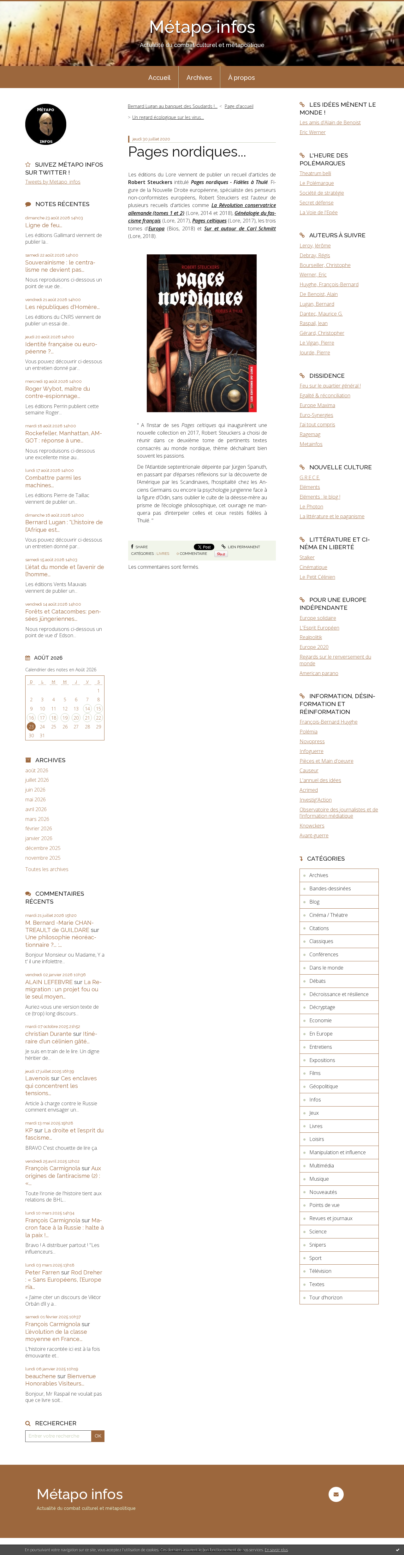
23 (31, 727)
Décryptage (322, 1007)
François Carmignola (52, 1168)
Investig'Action (316, 799)
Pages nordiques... (187, 151)
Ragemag (310, 434)
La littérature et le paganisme (332, 516)
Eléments (310, 487)
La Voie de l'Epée (319, 212)
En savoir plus (276, 1549)
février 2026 (38, 828)
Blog (314, 901)
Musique (319, 1178)
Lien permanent (243, 547)
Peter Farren (42, 1272)
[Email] (336, 1494)
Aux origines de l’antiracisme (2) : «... (63, 1175)
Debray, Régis (315, 255)
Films (315, 1073)
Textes (316, 1284)
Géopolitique (323, 1086)
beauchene (40, 1376)
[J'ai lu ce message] (397, 1549)
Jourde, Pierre (315, 352)
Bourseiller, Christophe (325, 265)
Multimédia (321, 1165)
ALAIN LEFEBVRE (49, 982)
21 (87, 718)
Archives (199, 77)
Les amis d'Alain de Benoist (330, 122)
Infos (315, 1099)
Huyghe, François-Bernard (329, 284)
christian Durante (48, 1033)
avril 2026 (36, 809)
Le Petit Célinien (317, 576)
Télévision (320, 1270)
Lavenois (37, 1078)
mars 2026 (37, 819)
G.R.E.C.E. (310, 477)
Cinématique (313, 567)
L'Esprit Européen (319, 627)
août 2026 (36, 770)
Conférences (323, 954)
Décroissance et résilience (339, 994)
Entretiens (320, 1046)
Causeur (309, 770)
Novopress (312, 741)
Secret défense (317, 202)
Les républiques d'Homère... (62, 307)
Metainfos (311, 444)
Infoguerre (312, 751)
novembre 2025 (43, 858)
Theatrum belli (315, 173)
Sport (315, 1258)
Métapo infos (202, 26)
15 (98, 709)
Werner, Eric (313, 274)
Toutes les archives (46, 869)
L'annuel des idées (320, 780)
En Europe (321, 1033)
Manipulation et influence (337, 1152)
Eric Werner (313, 132)
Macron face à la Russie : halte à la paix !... (64, 1227)
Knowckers (312, 825)
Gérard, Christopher (322, 332)
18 (53, 718)
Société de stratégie (322, 192)
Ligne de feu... (43, 225)
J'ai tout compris (317, 424)
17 (42, 718)
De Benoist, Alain (319, 294)
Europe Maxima (317, 405)
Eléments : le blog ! (320, 496)
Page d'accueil (239, 106)
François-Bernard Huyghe (329, 721)
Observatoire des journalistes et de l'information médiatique (339, 813)
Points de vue (324, 1205)
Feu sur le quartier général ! (330, 385)
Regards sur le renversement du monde (335, 660)
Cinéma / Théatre (328, 914)
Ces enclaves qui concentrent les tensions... (61, 1085)
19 (65, 718)
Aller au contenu (21, 5)
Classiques (321, 941)
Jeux (314, 1112)
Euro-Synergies (316, 415)
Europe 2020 (314, 647)
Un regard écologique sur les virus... (168, 117)
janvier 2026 (38, 838)
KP (29, 1130)
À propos (241, 77)
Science (318, 1231)
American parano (319, 673)
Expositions (322, 1060)
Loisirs (316, 1139)
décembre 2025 (43, 848)
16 (31, 718)
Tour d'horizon (325, 1297)
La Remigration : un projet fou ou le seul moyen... (63, 989)
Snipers (317, 1244)
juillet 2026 (37, 780)
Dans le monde (326, 967)
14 (87, 709)
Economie (320, 1020)
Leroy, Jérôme (315, 245)
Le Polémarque (317, 183)
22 (98, 718)
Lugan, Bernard (317, 303)
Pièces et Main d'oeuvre (327, 760)
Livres (163, 553)
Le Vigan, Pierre (317, 342)
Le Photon (311, 506)
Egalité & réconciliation (325, 395)
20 (76, 718)
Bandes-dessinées (330, 888)
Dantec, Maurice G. (321, 313)
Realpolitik (311, 637)
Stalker (307, 557)
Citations (319, 928)
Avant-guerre (314, 835)
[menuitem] (159, 77)
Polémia (309, 731)
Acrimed (309, 789)
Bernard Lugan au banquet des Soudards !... (172, 106)
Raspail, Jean (314, 323)
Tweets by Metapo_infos (52, 181)
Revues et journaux (331, 1218)
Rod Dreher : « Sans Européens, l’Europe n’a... (63, 1280)
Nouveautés (323, 1192)
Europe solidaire (318, 617)
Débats (317, 980)
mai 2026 (35, 799)
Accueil (159, 77)
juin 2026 (35, 789)
